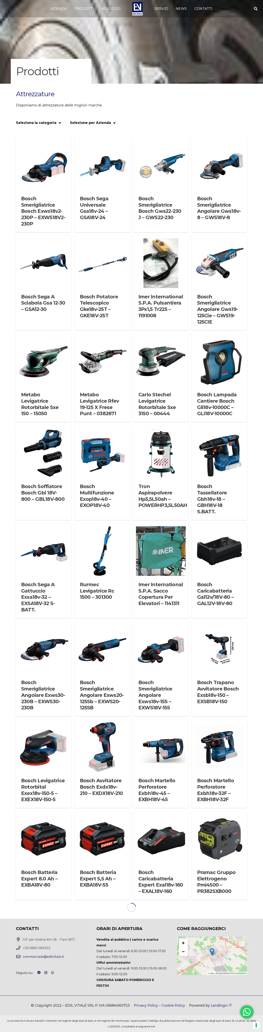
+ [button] (183, 943)
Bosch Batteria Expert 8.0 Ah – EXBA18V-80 (39, 878)
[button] (69, 8)
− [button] (183, 951)
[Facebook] (38, 972)
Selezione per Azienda (90, 123)
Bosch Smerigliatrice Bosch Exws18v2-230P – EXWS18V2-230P (43, 211)
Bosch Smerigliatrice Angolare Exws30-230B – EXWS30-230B (43, 695)
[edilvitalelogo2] (137, 8)
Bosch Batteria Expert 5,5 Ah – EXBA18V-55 (98, 878)
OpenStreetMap (226, 973)
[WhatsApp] (52, 972)
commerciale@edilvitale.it (43, 957)
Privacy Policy (146, 1005)
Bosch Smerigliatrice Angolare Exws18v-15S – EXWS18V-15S (155, 695)
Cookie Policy (173, 1005)
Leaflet (211, 973)
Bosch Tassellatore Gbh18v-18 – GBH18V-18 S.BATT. (212, 498)
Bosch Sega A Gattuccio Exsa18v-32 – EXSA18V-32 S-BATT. (38, 597)
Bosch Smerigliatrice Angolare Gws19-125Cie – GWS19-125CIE (217, 309)
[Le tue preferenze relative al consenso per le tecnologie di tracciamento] (256, 1025)
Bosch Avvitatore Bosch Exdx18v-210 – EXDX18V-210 (101, 787)
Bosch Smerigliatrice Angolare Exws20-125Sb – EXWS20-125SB (102, 695)
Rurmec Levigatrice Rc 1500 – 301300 (97, 591)
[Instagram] (45, 972)
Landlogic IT (221, 1005)
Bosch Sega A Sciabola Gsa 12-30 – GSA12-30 (43, 303)
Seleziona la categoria (36, 123)
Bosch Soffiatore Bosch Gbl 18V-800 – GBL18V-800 (42, 492)
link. (153, 1026)
